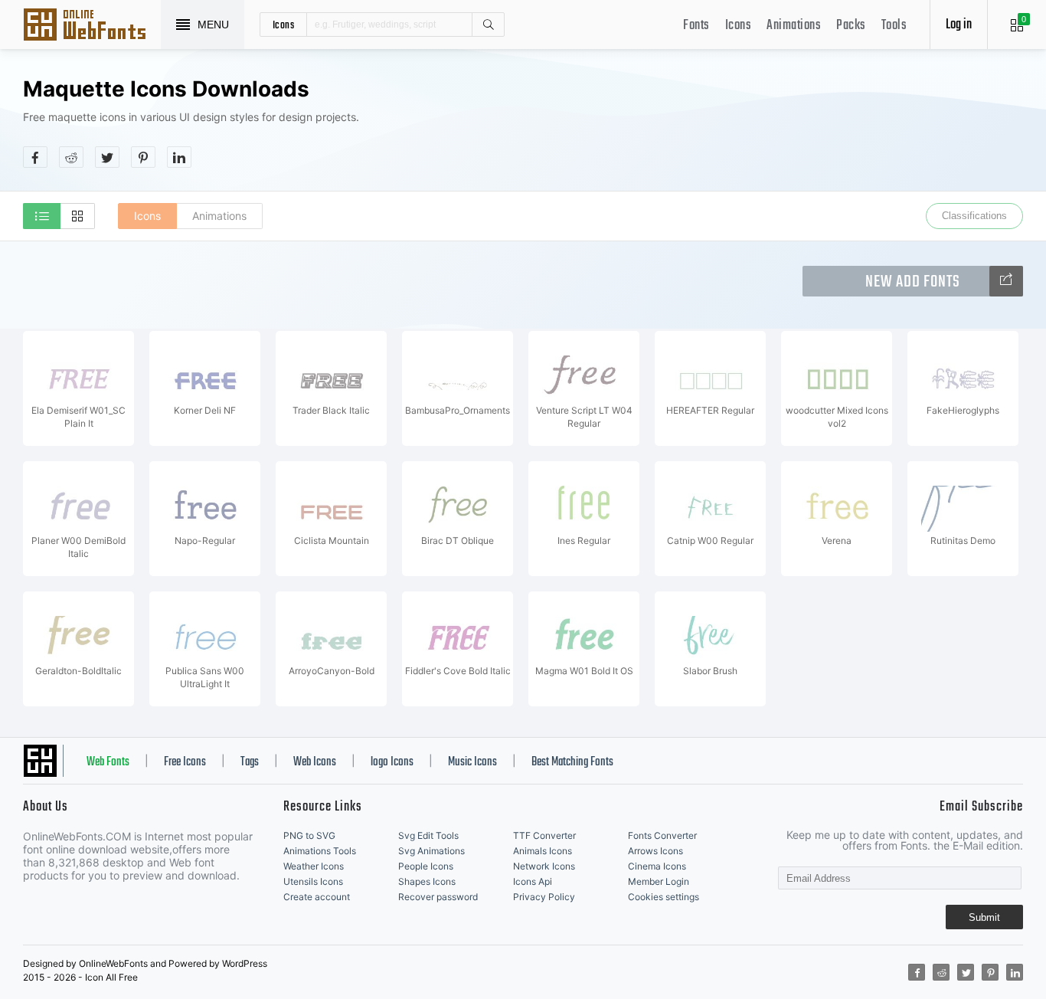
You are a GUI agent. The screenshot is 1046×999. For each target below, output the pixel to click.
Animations (794, 26)
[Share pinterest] (143, 157)
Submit (984, 917)
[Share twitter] (107, 157)
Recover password (438, 896)
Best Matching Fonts (572, 762)
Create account (316, 896)
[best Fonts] (1006, 281)
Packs (851, 26)
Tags (249, 762)
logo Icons (392, 762)
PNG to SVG (309, 835)
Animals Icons (542, 851)
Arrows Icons (655, 851)
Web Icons (314, 762)
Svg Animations (431, 851)
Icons (738, 26)
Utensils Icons (313, 881)
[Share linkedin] (179, 157)
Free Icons (185, 762)
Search (487, 24)
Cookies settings (663, 896)
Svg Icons (92, 26)
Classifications (974, 215)
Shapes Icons (427, 881)
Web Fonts (108, 762)
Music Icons (472, 762)
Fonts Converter (662, 835)
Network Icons (544, 866)
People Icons (425, 866)
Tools (894, 26)
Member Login (658, 881)
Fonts (696, 26)
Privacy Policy (544, 896)
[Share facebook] (35, 157)
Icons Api (532, 881)
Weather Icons (313, 866)
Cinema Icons (657, 866)
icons (284, 24)
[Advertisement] (744, 121)
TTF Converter (544, 835)
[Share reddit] (71, 157)
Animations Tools (319, 851)
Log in (959, 25)
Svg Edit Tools (428, 835)
